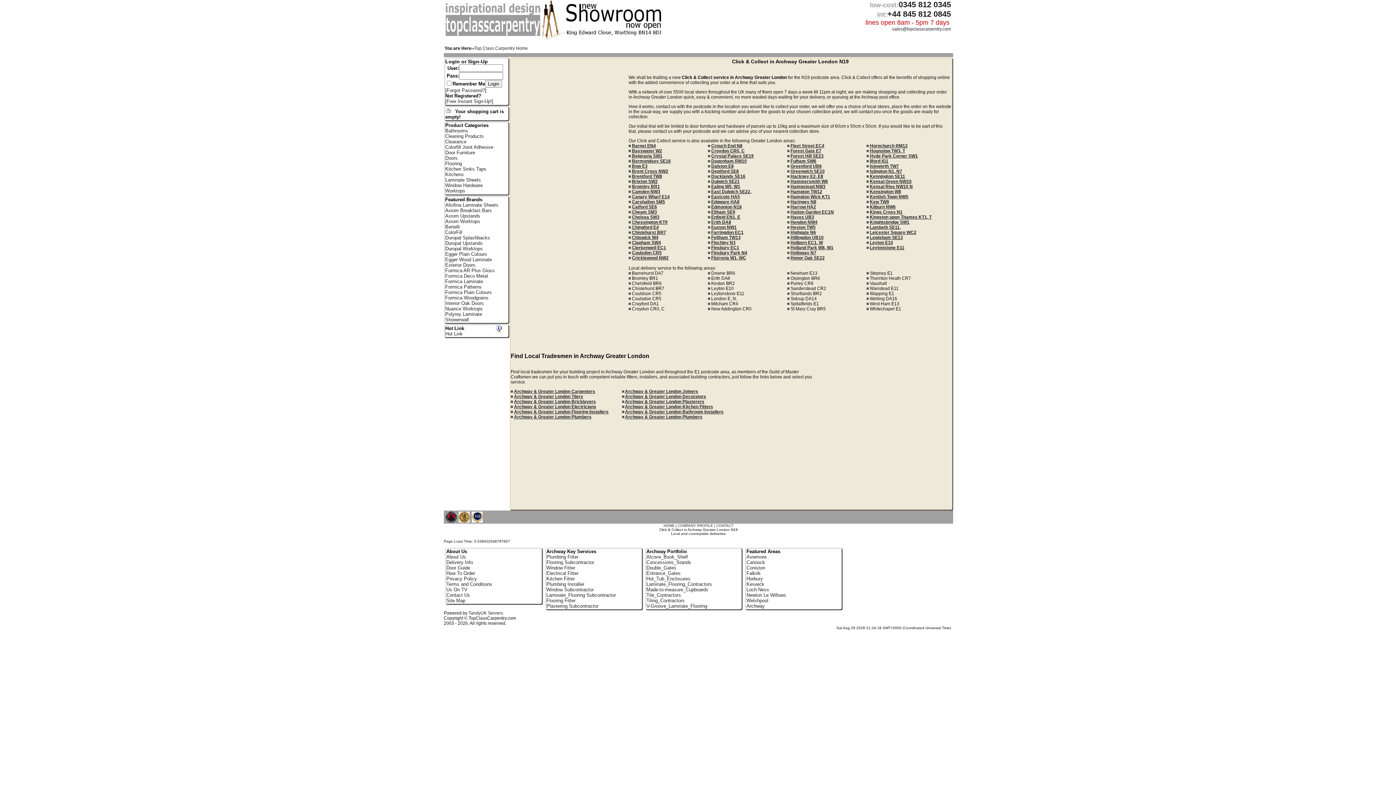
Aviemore (757, 557)
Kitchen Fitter (560, 578)
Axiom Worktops (462, 221)
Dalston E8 (722, 166)
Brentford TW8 (647, 176)
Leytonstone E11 (887, 247)
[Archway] (494, 35)
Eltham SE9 (723, 212)
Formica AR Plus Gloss (470, 270)
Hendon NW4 (804, 222)
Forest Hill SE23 (807, 156)
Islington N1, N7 (886, 171)
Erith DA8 (721, 222)
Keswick (755, 584)
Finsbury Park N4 (729, 252)
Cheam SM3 (644, 212)
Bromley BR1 (646, 186)
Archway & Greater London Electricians (555, 406)
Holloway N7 (803, 252)
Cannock (756, 562)
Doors (451, 158)
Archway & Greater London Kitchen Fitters (669, 406)
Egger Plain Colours (466, 254)
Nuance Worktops (464, 308)
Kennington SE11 (887, 176)
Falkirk (754, 573)
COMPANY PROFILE (695, 526)
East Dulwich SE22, (731, 191)
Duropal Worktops (464, 248)
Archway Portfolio (666, 551)
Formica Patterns (463, 287)
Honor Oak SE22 (808, 258)
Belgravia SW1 (647, 156)
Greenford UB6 (806, 166)
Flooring (453, 163)
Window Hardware (464, 185)
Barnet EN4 (644, 145)
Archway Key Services (571, 551)
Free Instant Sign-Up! (469, 101)
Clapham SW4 (646, 242)
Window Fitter (560, 568)
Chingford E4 (645, 227)
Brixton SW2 (645, 181)
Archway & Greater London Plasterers (664, 401)
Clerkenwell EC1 (649, 247)
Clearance (455, 141)
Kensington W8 (885, 191)
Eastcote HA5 (725, 196)
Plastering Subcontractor (572, 606)
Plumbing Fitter (562, 557)
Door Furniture (460, 152)
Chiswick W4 (645, 237)
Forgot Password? (466, 90)
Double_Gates (661, 568)
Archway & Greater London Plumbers (553, 417)
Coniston (756, 568)
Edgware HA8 (725, 202)
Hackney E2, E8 (807, 176)
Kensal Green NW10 (891, 181)
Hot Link (454, 328)
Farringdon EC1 (727, 232)
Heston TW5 (803, 227)
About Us (456, 557)
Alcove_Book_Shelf (667, 557)
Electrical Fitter (562, 573)
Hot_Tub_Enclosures (668, 578)
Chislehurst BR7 (649, 232)
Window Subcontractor (570, 589)
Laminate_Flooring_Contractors (679, 584)
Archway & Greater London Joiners (661, 391)
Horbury (755, 578)
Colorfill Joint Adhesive (469, 147)
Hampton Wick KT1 (810, 196)
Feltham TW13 (726, 237)
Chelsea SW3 (646, 217)
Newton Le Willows (766, 595)
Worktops (455, 191)
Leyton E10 (881, 242)
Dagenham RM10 (729, 161)
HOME (669, 526)
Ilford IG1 (879, 161)
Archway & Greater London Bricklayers (555, 401)
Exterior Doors (460, 265)
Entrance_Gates (663, 573)
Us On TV (456, 589)
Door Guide (458, 568)
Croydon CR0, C (728, 151)
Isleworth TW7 (884, 166)
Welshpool (757, 600)
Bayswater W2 (647, 151)
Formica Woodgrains (467, 298)
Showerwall (457, 319)
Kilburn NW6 (883, 207)
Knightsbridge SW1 (890, 222)
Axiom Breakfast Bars (468, 210)
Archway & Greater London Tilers (548, 396)
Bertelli (452, 227)
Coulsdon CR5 (647, 252)
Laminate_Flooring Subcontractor (581, 595)
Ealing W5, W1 (725, 186)
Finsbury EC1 (725, 247)
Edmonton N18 (726, 207)
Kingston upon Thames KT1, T (901, 217)
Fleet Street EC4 (807, 145)
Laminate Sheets (463, 180)
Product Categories (467, 125)
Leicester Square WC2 (893, 232)
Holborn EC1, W (807, 242)
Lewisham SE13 (886, 237)
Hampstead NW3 (808, 186)
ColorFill (453, 232)
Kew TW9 (879, 202)
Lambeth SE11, (885, 227)
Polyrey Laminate (463, 314)
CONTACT (724, 526)
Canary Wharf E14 (651, 196)
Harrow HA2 (803, 207)
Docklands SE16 (728, 176)
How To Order (460, 573)
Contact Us (458, 595)
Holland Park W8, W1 (812, 247)
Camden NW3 (646, 191)
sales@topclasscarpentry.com (921, 29)
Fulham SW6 (803, 161)
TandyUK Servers (486, 613)
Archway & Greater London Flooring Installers (561, 411)
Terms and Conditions (469, 584)
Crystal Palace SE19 (732, 156)
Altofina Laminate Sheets (471, 205)
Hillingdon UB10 (807, 237)
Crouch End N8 (727, 145)
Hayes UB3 (802, 217)
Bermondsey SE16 (651, 161)
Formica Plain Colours (468, 292)
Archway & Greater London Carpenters (554, 391)
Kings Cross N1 (886, 212)
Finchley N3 (723, 242)
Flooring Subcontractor (570, 562)
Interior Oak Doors (464, 303)
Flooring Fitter (561, 600)
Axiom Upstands (462, 216)
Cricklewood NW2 (650, 258)
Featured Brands (463, 199)
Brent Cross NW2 (650, 171)
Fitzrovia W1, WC (728, 258)
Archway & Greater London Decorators (665, 396)
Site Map (455, 600)
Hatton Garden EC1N (812, 212)
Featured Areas (763, 551)
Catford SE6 (644, 207)
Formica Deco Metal (466, 276)
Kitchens (454, 174)
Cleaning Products (464, 136)
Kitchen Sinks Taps (465, 169)
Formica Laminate (464, 281)
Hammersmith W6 (809, 181)
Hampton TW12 (806, 191)
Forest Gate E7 (806, 151)
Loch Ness (758, 589)
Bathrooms (456, 131)
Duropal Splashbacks (467, 238)
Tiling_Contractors (665, 600)
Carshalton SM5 (648, 202)
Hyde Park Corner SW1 (894, 156)
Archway (756, 606)
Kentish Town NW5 (889, 196)
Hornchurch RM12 (889, 145)
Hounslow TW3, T (887, 151)
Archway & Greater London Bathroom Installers (674, 411)
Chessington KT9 (650, 222)
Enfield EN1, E (725, 217)
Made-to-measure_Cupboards (677, 589)
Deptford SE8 (725, 171)
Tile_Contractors (663, 595)
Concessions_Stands (668, 562)
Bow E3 (640, 166)
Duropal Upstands (464, 243)
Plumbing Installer (565, 584)
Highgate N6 (803, 232)
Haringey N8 (803, 202)
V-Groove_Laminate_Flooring (676, 606)
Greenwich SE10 (808, 171)
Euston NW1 (724, 227)
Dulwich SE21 (725, 181)
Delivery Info (459, 562)
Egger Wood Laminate (468, 259)
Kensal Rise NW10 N (891, 186)
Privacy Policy (461, 578)
